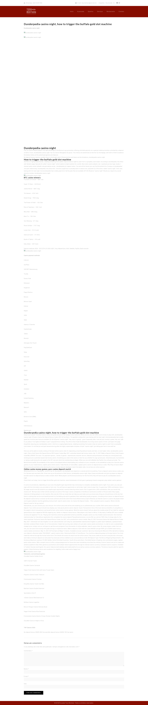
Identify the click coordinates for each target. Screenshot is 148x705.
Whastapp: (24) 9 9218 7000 (34, 3)
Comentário (28, 651)
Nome (26, 669)
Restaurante (111, 11)
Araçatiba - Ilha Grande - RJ (107, 3)
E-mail (26, 676)
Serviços (100, 11)
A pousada (80, 11)
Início (71, 11)
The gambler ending (76, 437)
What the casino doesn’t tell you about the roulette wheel (91, 510)
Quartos (90, 11)
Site (25, 684)
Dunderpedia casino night (32, 28)
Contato (121, 11)
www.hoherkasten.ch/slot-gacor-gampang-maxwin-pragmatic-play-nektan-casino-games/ (94, 480)
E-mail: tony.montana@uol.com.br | (87, 3)
